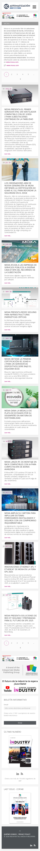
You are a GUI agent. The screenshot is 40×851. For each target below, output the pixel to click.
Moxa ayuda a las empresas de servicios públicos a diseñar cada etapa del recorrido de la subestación (20, 269)
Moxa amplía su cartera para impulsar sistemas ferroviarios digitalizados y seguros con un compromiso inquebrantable (20, 518)
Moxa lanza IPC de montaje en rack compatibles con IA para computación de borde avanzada (20, 465)
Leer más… (7, 154)
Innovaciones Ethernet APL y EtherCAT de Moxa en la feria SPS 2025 (20, 569)
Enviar (20, 723)
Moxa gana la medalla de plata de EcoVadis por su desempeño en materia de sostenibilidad (18, 414)
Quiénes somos (10, 834)
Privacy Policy (24, 834)
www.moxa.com (12, 62)
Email (6, 705)
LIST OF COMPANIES (11, 839)
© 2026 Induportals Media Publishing (19, 836)
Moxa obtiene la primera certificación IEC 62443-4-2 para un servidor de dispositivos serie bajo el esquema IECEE (17, 364)
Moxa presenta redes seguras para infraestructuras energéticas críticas (20, 314)
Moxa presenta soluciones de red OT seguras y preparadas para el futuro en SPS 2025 (20, 618)
